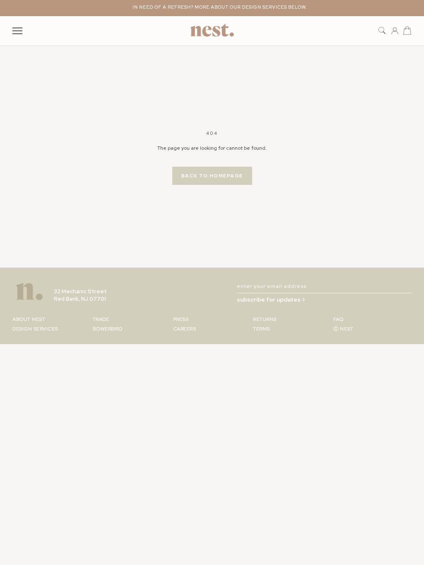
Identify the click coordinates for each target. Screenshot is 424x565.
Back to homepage (212, 175)
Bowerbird (108, 329)
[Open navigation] (17, 30)
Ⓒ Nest (343, 329)
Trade (101, 319)
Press (181, 319)
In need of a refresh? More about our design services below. (216, 7)
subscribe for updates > (271, 299)
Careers (184, 329)
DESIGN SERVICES (35, 329)
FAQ (338, 319)
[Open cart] (407, 31)
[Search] (382, 30)
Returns (265, 319)
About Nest (28, 319)
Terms (261, 329)
